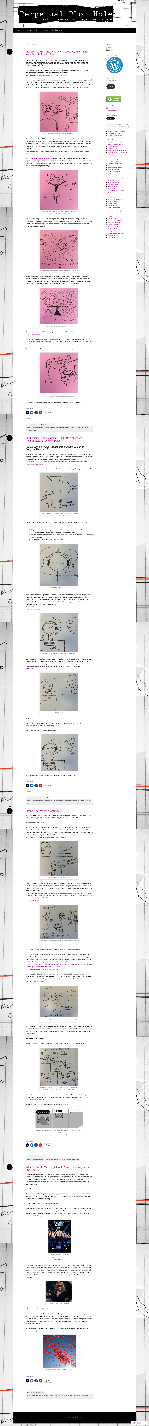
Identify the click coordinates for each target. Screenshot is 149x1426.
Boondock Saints (42, 1395)
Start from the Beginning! (53, 30)
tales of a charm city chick (116, 190)
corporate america (37, 427)
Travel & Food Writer (114, 133)
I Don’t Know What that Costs (42, 810)
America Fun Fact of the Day (117, 131)
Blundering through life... (115, 144)
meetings (82, 1395)
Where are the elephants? (116, 138)
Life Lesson (36, 425)
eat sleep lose (112, 157)
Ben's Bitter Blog (113, 188)
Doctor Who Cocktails (114, 171)
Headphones (48, 800)
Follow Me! (110, 78)
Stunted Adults (112, 176)
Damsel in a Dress (113, 201)
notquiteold (111, 180)
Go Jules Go (112, 235)
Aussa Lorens (112, 210)
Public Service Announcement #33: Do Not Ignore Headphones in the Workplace (54, 439)
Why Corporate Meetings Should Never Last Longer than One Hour (58, 1168)
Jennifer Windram (113, 169)
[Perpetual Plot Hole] (107, 108)
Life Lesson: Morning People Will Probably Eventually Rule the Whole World (57, 53)
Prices (63, 1159)
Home (18, 30)
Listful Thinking (112, 148)
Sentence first (112, 229)
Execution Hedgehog (114, 159)
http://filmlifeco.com (59, 1259)
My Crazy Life (112, 154)
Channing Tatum (53, 1395)
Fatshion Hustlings (114, 193)
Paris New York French (115, 163)
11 (62, 441)
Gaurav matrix (112, 197)
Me (41, 425)
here (47, 669)
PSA (47, 798)
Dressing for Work (49, 427)
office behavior (62, 800)
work (82, 800)
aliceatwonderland (114, 207)
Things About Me (32, 30)
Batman (34, 1395)
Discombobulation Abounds (116, 212)
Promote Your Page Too (112, 110)
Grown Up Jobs (48, 1159)
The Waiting (111, 237)
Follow (111, 86)
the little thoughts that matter (117, 152)
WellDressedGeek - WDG (115, 167)
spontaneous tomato (114, 222)
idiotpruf (110, 174)
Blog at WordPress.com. (74, 1417)
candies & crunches (114, 184)
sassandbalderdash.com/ (116, 233)
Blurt (109, 165)
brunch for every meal (115, 195)
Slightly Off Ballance (114, 186)
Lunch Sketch (112, 218)
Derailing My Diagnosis (115, 199)
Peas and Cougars (113, 146)
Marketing (57, 1159)
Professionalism (48, 425)
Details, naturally (113, 227)
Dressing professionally (63, 427)
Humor (78, 427)
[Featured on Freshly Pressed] (114, 73)
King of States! (112, 203)
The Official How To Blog (115, 178)
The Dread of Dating (114, 161)
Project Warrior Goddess (115, 142)
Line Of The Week (113, 205)
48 (53, 54)
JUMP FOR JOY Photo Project (117, 150)
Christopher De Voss (114, 220)
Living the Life (112, 231)
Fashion (73, 427)
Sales (77, 1159)
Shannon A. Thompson (115, 135)
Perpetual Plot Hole (111, 106)
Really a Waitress (113, 182)
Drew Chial (111, 140)
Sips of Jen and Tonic (114, 224)
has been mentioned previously (38, 158)
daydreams (74, 1395)
